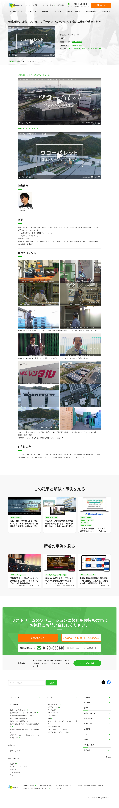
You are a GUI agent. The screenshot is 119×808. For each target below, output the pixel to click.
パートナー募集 (47, 5)
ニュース (27, 5)
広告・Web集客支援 (54, 726)
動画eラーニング (53, 712)
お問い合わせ (88, 718)
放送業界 (13, 764)
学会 (11, 775)
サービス (31, 11)
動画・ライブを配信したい (18, 710)
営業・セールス (15, 751)
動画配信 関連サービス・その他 (58, 732)
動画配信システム (53, 707)
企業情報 (105, 11)
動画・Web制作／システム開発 (58, 729)
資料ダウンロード (73, 11)
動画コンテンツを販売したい (19, 721)
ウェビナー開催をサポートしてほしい (22, 715)
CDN (49, 718)
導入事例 (45, 11)
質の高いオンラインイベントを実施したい (23, 713)
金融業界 (13, 769)
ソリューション (14, 11)
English (108, 757)
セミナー (58, 11)
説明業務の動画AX (54, 704)
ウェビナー (51, 715)
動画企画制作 (77, 42)
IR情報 (35, 5)
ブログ (86, 708)
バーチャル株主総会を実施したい (21, 718)
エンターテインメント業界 (18, 766)
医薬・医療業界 (15, 772)
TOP (9, 61)
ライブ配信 (51, 710)
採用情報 (60, 5)
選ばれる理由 (91, 11)
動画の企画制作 (76, 45)
